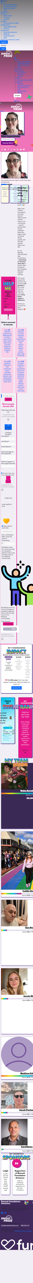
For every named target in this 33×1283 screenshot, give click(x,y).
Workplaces (5, 12)
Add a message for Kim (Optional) (7, 453)
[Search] (15, 98)
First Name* (5, 436)
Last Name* (5, 441)
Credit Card (8, 498)
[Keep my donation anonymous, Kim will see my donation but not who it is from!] (1, 469)
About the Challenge (10, 5)
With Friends (8, 15)
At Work (6, 19)
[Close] (4, 111)
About (3, 3)
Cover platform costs (7, 505)
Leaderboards (5, 25)
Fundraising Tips (9, 36)
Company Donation (8, 433)
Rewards (6, 34)
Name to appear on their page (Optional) (8, 462)
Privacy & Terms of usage (23, 1231)
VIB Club (6, 28)
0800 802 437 (25, 1225)
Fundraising (5, 30)
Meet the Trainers (9, 8)
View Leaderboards (10, 27)
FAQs (5, 10)
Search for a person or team (10, 39)
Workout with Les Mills (11, 23)
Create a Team (19, 71)
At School (7, 17)
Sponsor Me (16, 688)
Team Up (4, 14)
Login (3, 49)
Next (8, 481)
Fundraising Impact (10, 6)
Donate (3, 45)
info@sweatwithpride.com (10, 1225)
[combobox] (8, 531)
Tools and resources (10, 32)
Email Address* (6, 447)
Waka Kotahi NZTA (8, 139)
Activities (4, 21)
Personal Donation (8, 428)
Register (4, 42)
